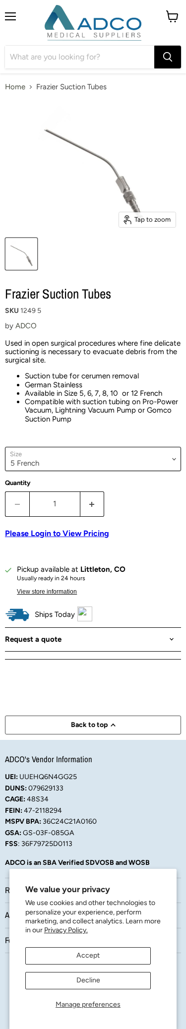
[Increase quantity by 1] (92, 503)
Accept (88, 955)
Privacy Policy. (66, 930)
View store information (47, 591)
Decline (88, 980)
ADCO (26, 325)
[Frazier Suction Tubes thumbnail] (21, 254)
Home (15, 87)
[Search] (167, 57)
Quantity (18, 482)
